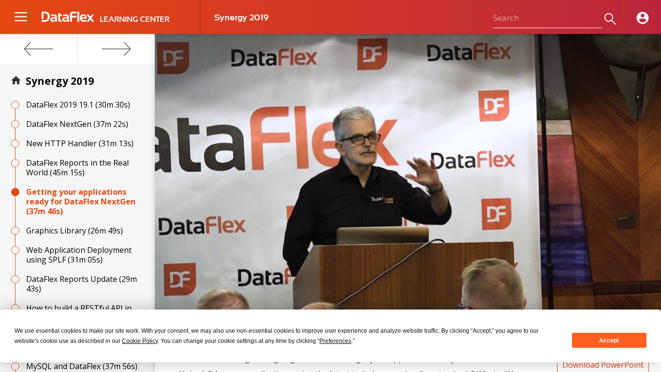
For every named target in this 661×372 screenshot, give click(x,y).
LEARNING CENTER (134, 19)
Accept (609, 340)
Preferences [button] (335, 341)
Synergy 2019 (60, 81)
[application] (408, 176)
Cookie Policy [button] (140, 341)
